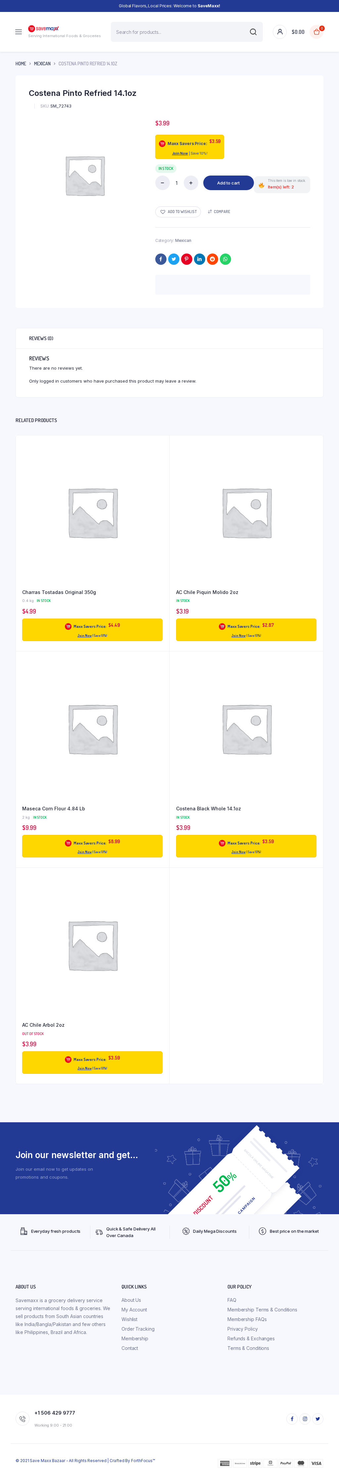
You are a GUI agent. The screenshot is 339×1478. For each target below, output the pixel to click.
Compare (222, 211)
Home (21, 63)
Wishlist (129, 1319)
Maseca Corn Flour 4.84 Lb (53, 808)
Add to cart (228, 182)
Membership (134, 1338)
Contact (129, 1348)
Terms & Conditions (248, 1348)
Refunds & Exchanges (251, 1338)
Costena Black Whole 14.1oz (208, 808)
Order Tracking (138, 1329)
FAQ (231, 1300)
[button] (178, 211)
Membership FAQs (247, 1319)
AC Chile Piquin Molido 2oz (207, 592)
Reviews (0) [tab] (41, 338)
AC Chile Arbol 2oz (43, 1025)
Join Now (180, 153)
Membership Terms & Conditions (262, 1309)
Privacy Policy (242, 1329)
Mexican (42, 63)
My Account (134, 1309)
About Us (131, 1300)
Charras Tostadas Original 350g (59, 592)
